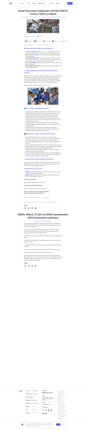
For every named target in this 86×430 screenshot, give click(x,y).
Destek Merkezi (28, 393)
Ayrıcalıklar (28, 412)
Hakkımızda (28, 390)
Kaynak (37, 121)
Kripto (27, 409)
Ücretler (33, 3)
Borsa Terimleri (28, 403)
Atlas (29, 3)
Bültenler (35, 17)
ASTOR (34, 51)
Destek (57, 3)
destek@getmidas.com (46, 404)
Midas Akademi (28, 400)
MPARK (27, 175)
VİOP (33, 406)
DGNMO (27, 171)
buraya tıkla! (48, 85)
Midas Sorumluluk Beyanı (45, 197)
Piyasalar (27, 406)
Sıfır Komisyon (35, 412)
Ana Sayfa (22, 17)
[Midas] (10, 3)
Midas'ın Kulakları (29, 397)
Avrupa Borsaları (35, 403)
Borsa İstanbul (35, 390)
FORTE (37, 58)
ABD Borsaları (35, 393)
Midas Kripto (35, 400)
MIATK (34, 62)
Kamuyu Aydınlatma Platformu (39, 202)
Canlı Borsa (51, 3)
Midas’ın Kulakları (41, 3)
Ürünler (21, 3)
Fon (33, 397)
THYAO (36, 54)
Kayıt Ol (70, 3)
